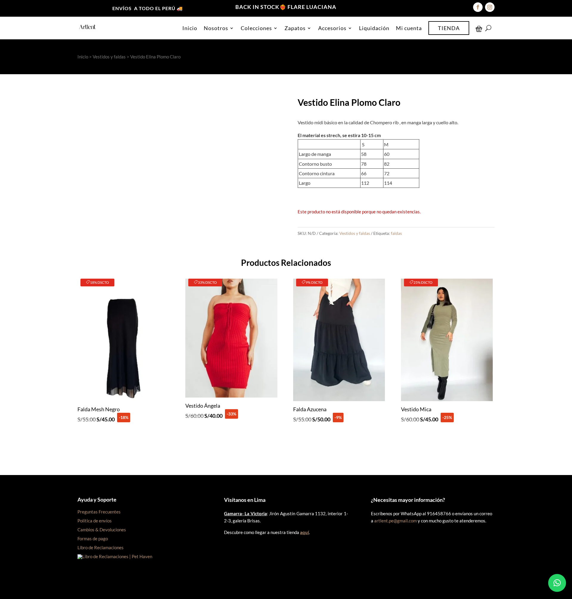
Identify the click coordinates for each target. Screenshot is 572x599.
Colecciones (256, 28)
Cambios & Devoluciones (101, 529)
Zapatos (295, 28)
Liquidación (374, 28)
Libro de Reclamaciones (100, 547)
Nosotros (216, 28)
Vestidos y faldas (109, 56)
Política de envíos (94, 520)
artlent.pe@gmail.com (395, 520)
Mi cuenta (409, 28)
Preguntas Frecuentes (99, 511)
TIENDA (449, 28)
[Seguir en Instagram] (490, 7)
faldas (396, 233)
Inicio (189, 28)
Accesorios (332, 28)
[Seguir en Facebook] (478, 7)
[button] (557, 583)
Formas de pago (92, 538)
